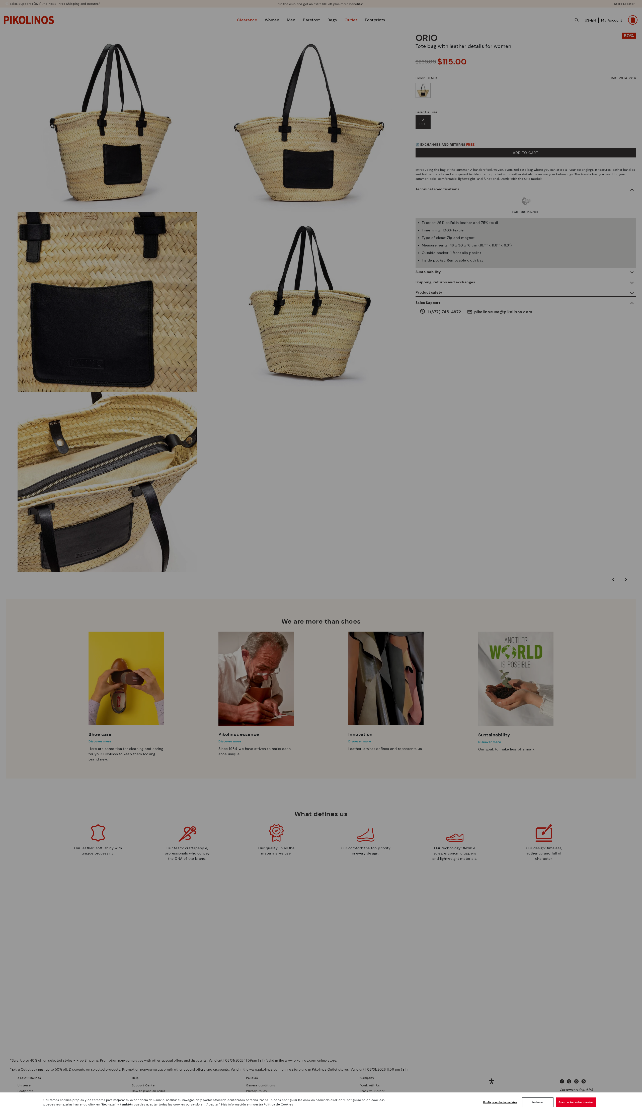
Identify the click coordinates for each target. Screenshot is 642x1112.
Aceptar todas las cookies (575, 1102)
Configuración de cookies (500, 1102)
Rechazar (538, 1102)
